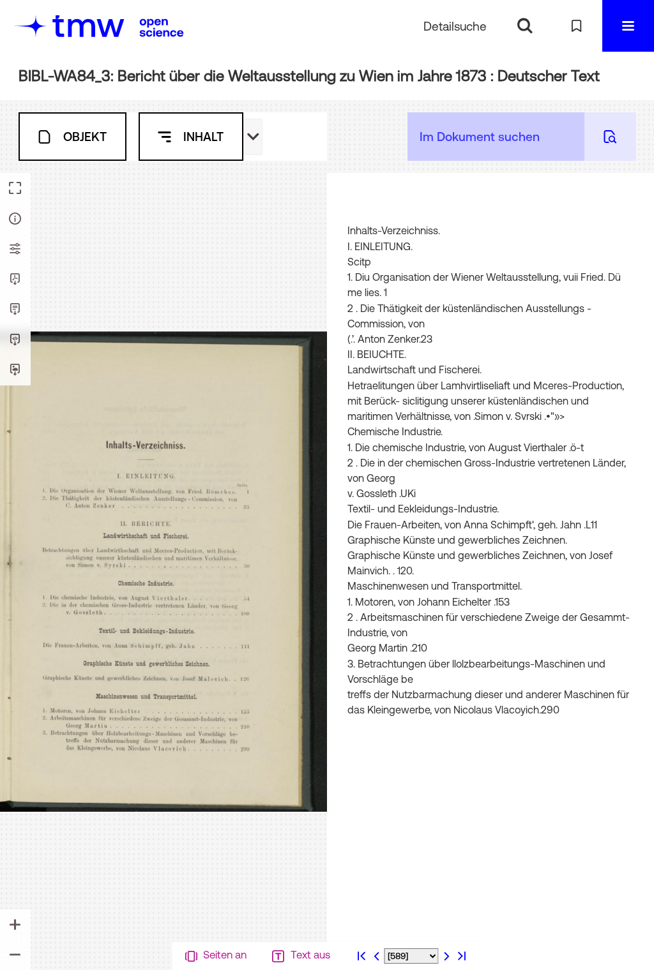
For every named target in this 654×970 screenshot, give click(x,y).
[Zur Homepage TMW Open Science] (161, 27)
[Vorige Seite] (376, 956)
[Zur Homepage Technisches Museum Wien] (69, 26)
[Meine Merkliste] (576, 26)
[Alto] (15, 340)
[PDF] (15, 279)
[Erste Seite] (361, 956)
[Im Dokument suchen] (610, 136)
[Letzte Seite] (461, 956)
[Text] (15, 309)
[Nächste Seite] (446, 956)
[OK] (525, 26)
